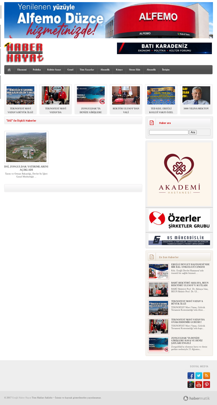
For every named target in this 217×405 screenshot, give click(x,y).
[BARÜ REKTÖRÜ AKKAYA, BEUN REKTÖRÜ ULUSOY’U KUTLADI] (158, 295)
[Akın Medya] (185, 398)
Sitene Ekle (134, 69)
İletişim (166, 69)
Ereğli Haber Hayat (21, 397)
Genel (70, 69)
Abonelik (105, 69)
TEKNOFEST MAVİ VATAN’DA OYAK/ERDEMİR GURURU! (187, 320)
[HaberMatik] (201, 398)
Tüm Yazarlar (87, 69)
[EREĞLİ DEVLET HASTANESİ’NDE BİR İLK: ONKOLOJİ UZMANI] (158, 277)
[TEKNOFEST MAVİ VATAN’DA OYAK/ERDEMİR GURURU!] (158, 332)
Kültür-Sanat (54, 69)
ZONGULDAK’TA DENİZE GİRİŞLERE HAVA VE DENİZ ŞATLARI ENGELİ (187, 340)
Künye (119, 69)
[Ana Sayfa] (9, 69)
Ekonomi (21, 69)
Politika (37, 69)
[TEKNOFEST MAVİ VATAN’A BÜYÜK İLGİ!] (158, 314)
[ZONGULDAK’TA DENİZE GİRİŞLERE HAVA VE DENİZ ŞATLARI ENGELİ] (158, 351)
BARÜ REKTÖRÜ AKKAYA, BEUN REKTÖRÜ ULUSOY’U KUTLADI (190, 284)
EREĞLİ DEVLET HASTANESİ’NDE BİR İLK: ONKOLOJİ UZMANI (190, 265)
